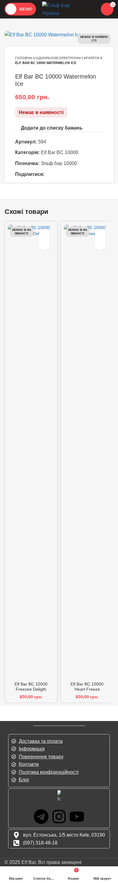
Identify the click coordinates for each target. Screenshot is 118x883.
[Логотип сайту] (63, 8)
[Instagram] (59, 816)
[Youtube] (76, 816)
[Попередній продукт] (18, 69)
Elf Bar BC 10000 (59, 152)
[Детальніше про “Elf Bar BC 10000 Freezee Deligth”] (44, 245)
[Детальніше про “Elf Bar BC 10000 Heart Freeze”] (100, 245)
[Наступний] (30, 69)
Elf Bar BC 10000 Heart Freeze (86, 687)
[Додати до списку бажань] (44, 234)
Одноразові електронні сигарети (67, 58)
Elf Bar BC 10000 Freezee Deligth (31, 687)
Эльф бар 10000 (59, 163)
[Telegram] (41, 816)
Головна (23, 58)
